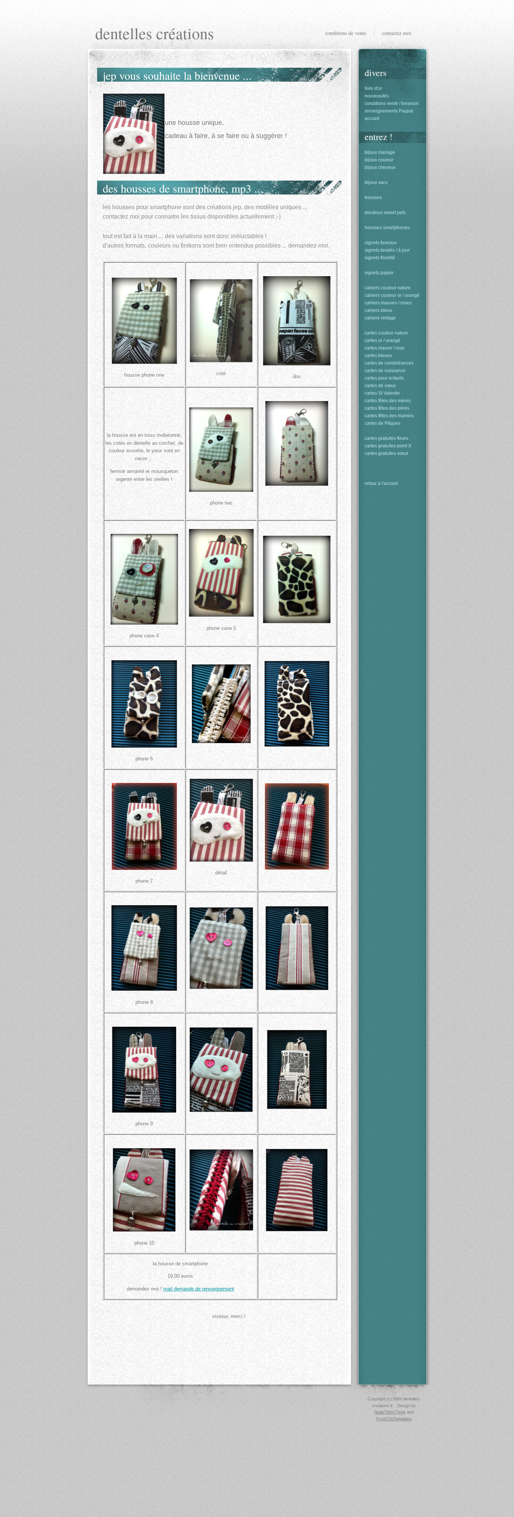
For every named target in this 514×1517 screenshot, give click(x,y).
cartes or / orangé (382, 340)
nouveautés (377, 96)
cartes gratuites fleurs (386, 438)
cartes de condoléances (389, 363)
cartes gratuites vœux (386, 453)
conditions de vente (345, 32)
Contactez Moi (396, 32)
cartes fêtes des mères (388, 400)
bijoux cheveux (380, 167)
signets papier (379, 272)
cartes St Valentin (382, 393)
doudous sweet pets (385, 212)
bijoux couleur (379, 160)
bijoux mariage (380, 152)
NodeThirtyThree (390, 1412)
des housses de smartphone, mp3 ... (183, 188)
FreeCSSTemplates (394, 1419)
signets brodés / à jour (387, 250)
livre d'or (373, 88)
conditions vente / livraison (392, 103)
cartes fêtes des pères (387, 408)
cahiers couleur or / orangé (392, 295)
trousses (373, 197)
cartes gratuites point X (388, 445)
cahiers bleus (378, 310)
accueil (372, 118)
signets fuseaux (381, 242)
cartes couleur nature (386, 333)
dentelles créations (154, 33)
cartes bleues (378, 355)
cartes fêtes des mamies (389, 415)
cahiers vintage (380, 318)
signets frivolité (380, 257)
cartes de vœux (380, 385)
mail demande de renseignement (198, 1289)
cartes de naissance (385, 370)
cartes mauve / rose (385, 348)
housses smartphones (387, 227)
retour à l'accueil (381, 483)
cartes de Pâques (382, 423)
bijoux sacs (376, 182)
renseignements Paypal (389, 111)
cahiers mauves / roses (388, 303)
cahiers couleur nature (388, 287)
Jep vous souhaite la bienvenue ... (177, 75)
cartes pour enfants (384, 378)
